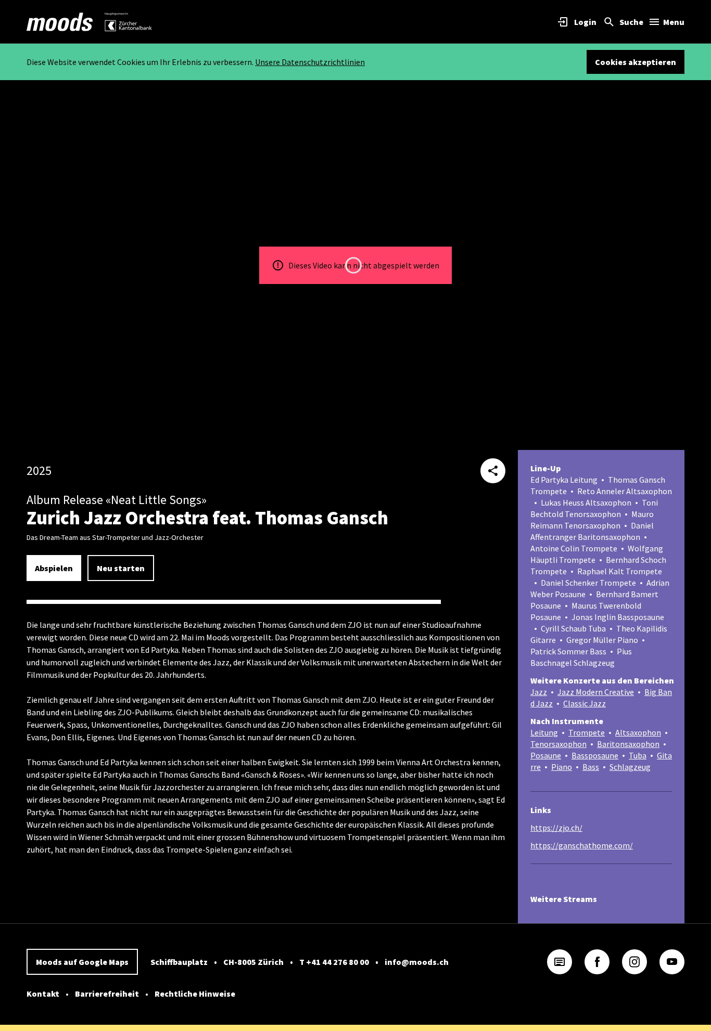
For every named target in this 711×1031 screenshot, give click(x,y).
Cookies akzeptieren (635, 62)
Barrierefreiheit (107, 993)
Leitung (544, 732)
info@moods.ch (417, 962)
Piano (561, 767)
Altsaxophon (638, 732)
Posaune (545, 755)
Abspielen (54, 568)
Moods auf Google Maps (82, 962)
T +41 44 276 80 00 (334, 962)
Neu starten (121, 568)
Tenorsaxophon (558, 744)
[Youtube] (671, 961)
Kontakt (43, 993)
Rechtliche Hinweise (195, 993)
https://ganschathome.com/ (581, 845)
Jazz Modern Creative (595, 692)
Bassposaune (595, 755)
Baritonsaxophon (628, 744)
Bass (590, 767)
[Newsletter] (559, 961)
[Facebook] (597, 961)
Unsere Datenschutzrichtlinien (310, 62)
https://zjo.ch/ (556, 827)
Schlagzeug (630, 767)
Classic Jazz (584, 703)
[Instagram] (634, 961)
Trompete (586, 732)
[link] (60, 21)
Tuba (637, 755)
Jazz (538, 692)
